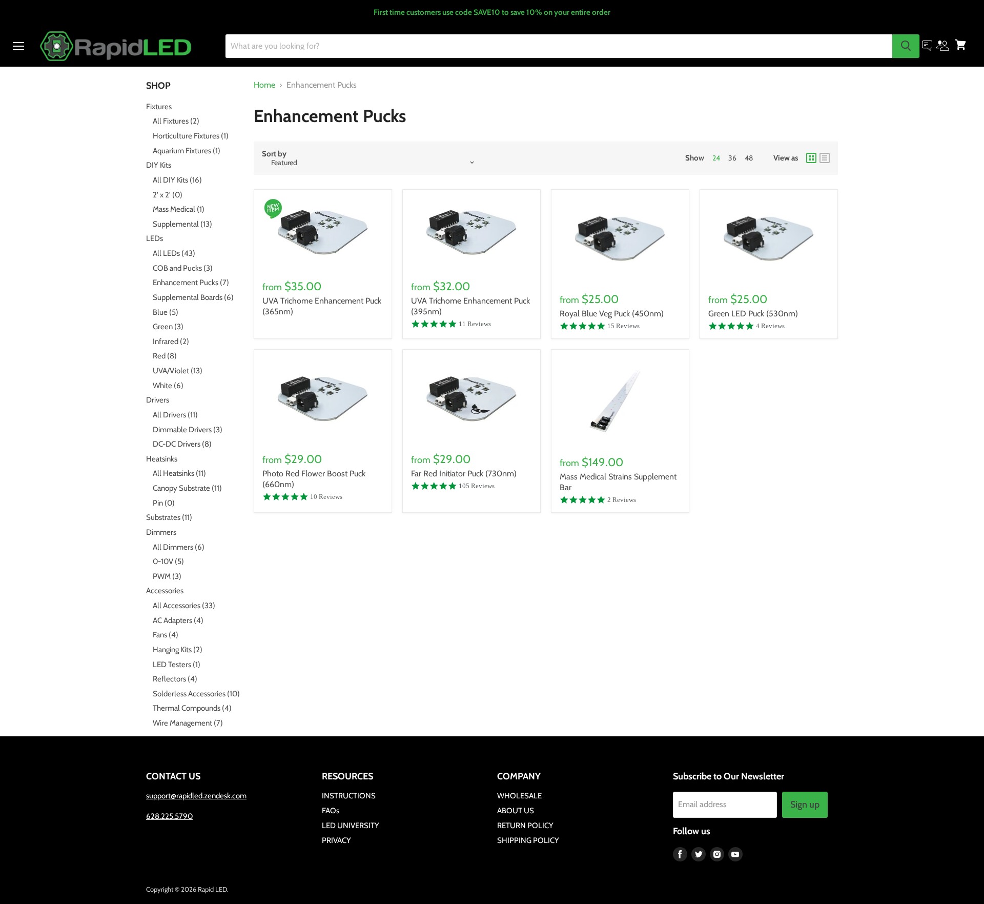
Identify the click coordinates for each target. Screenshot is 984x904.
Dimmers (161, 532)
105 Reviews (477, 486)
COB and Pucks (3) (183, 268)
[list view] (824, 158)
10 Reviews (326, 496)
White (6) (168, 385)
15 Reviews (623, 326)
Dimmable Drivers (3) (187, 429)
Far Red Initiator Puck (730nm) (464, 473)
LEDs (154, 238)
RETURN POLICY (525, 825)
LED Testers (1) (176, 664)
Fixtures (159, 106)
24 (716, 158)
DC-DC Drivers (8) (182, 444)
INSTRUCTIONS (349, 795)
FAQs (330, 810)
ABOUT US (515, 810)
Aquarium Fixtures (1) (186, 150)
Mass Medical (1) (178, 209)
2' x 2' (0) (167, 194)
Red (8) (165, 355)
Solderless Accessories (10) (196, 693)
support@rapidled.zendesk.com (196, 795)
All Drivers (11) (175, 414)
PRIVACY (336, 840)
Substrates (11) (169, 517)
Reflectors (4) (175, 679)
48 (749, 158)
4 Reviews (770, 326)
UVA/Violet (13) (177, 370)
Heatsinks (161, 459)
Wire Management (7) (188, 723)
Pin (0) (164, 503)
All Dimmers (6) (178, 547)
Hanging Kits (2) (177, 649)
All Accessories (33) (184, 605)
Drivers (157, 400)
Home (264, 85)
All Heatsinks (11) (179, 473)
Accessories (164, 590)
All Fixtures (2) (176, 121)
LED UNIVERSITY (350, 825)
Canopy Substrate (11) (187, 488)
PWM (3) (167, 576)
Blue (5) (165, 312)
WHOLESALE (519, 795)
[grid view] (811, 158)
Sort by (274, 154)
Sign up (804, 804)
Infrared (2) (171, 341)
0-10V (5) (168, 561)
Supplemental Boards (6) (193, 297)
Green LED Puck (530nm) (753, 313)
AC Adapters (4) (178, 620)
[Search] (905, 45)
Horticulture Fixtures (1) (191, 135)
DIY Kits (158, 165)
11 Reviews (475, 324)
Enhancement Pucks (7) (191, 282)
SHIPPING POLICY (528, 840)
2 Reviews (621, 500)
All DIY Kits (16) (177, 180)
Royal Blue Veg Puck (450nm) (612, 313)
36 (732, 158)
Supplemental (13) (182, 224)
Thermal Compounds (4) (192, 708)
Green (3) (168, 326)
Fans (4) (165, 634)
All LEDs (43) (174, 253)
